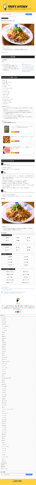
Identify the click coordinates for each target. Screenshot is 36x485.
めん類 (29, 247)
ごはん (19, 247)
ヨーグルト (28, 69)
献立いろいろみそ (10, 274)
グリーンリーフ (26, 67)
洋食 (18, 237)
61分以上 (26, 264)
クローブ (11, 288)
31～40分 (10, 262)
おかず (8, 247)
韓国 (18, 240)
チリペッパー (24, 68)
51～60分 (10, 264)
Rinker (13, 149)
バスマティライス (31, 288)
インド (29, 240)
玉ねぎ (32, 69)
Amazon (13, 131)
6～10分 (26, 256)
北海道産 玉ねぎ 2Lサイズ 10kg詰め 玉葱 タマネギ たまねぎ (22, 136)
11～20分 (10, 259)
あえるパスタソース (26, 282)
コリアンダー (31, 67)
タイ (8, 240)
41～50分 (26, 262)
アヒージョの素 (26, 274)
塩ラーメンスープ (10, 282)
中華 (29, 237)
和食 (8, 237)
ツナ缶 (26, 277)
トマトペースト (29, 68)
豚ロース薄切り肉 (27, 71)
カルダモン (27, 65)
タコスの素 (10, 277)
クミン (30, 65)
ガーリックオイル (10, 271)
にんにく (23, 65)
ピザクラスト (26, 271)
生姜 (23, 71)
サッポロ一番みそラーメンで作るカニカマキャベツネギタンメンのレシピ (14, 291)
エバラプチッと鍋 (10, 279)
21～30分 (26, 259)
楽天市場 (17, 131)
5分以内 (10, 256)
